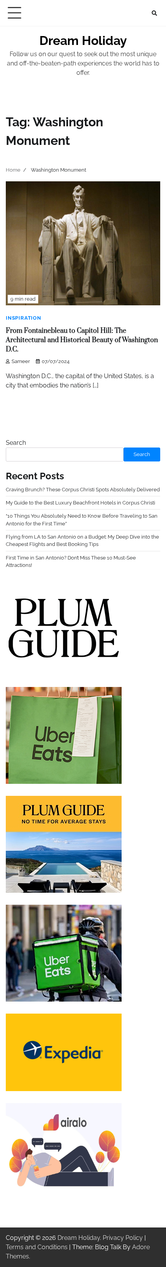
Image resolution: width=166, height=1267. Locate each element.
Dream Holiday (83, 40)
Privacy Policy (123, 1237)
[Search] (154, 13)
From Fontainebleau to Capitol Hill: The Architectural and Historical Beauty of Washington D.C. (82, 340)
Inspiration (23, 318)
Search (16, 442)
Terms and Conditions (37, 1247)
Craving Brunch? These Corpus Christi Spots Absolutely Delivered (83, 489)
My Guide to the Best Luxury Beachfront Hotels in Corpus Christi (80, 503)
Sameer (21, 361)
